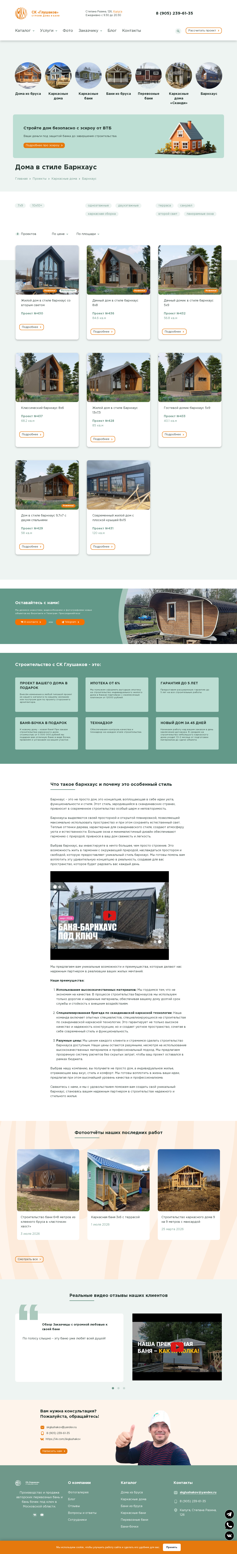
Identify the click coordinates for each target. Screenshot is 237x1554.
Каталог (23, 30)
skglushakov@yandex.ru (61, 1427)
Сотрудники (77, 1520)
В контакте (31, 622)
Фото (68, 30)
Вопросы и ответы (82, 1513)
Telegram (70, 622)
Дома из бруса (28, 93)
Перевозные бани (134, 1520)
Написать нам (52, 1451)
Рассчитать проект (202, 30)
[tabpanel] (118, 1345)
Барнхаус (209, 93)
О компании (79, 1482)
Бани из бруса (118, 93)
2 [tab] (118, 1388)
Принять (171, 1547)
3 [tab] (124, 1388)
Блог (112, 30)
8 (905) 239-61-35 (174, 13)
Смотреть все (28, 1259)
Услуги (47, 30)
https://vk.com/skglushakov (63, 1439)
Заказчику (89, 30)
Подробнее (30, 327)
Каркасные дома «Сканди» (179, 98)
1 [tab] (113, 1388)
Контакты (131, 30)
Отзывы (74, 1506)
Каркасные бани (133, 1513)
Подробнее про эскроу (43, 145)
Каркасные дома (133, 1499)
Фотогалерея (78, 1492)
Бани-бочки (129, 1526)
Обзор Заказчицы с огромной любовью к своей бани (75, 1327)
